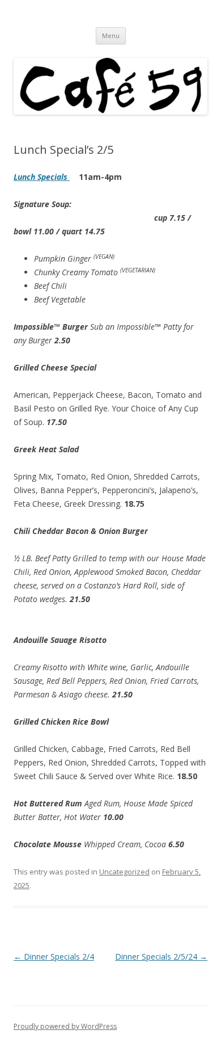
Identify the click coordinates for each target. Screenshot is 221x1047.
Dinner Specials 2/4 (54, 956)
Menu (111, 35)
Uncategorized (124, 872)
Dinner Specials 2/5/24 (161, 956)
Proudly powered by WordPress (65, 1026)
